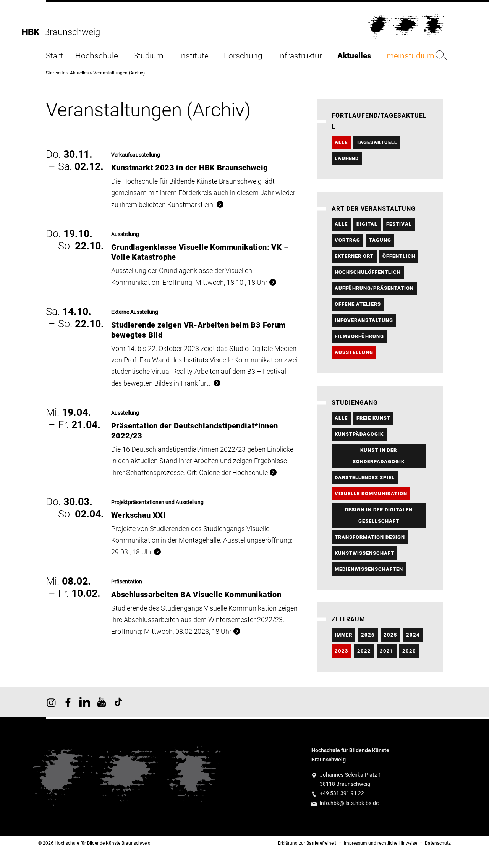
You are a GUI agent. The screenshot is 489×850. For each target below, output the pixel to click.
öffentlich (398, 256)
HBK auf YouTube (101, 701)
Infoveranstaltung (364, 320)
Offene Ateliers (358, 304)
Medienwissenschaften (369, 569)
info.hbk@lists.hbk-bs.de (349, 803)
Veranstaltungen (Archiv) (119, 73)
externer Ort (354, 256)
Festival (399, 224)
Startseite (55, 73)
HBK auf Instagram (51, 701)
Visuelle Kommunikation (371, 493)
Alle (341, 142)
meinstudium (410, 56)
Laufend (347, 158)
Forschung (243, 56)
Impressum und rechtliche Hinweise (380, 843)
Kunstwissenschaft (364, 553)
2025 (390, 635)
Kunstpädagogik (359, 434)
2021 (386, 651)
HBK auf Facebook (68, 701)
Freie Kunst (373, 418)
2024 (413, 635)
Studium (148, 56)
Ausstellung (354, 352)
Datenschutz (438, 843)
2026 (368, 635)
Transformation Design (370, 537)
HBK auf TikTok (118, 701)
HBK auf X (84, 701)
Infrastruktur (300, 56)
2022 (364, 651)
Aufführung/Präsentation (374, 288)
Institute (194, 56)
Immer (343, 635)
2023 (341, 651)
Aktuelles (354, 56)
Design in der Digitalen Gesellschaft (379, 515)
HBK (32, 32)
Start (54, 56)
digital (366, 224)
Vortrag (347, 240)
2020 (409, 651)
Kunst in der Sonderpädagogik (379, 455)
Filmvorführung (359, 336)
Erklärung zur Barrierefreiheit (307, 843)
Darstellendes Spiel (365, 477)
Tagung (380, 240)
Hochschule (96, 56)
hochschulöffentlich (368, 272)
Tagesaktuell (376, 142)
